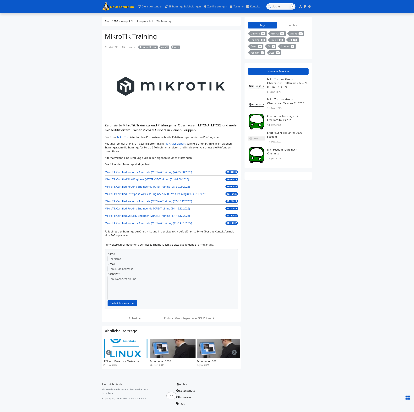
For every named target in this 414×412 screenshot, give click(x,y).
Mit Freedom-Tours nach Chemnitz (282, 151)
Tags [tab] (262, 25)
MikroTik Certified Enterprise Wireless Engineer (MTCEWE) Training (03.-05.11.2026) (155, 194)
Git (270, 46)
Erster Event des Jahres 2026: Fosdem (284, 134)
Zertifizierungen (217, 6)
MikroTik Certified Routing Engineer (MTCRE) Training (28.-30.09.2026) (147, 186)
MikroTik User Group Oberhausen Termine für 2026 (285, 101)
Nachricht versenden (122, 303)
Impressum (186, 397)
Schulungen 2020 (160, 361)
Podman (257, 52)
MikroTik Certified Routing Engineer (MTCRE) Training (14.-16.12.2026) (147, 208)
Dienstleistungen (152, 6)
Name (111, 254)
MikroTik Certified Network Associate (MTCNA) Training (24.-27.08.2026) (148, 172)
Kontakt (254, 6)
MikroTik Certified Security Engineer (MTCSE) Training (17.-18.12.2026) (147, 216)
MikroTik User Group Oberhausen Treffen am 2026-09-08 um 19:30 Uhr (287, 83)
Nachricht (114, 274)
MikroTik (164, 47)
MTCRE (296, 33)
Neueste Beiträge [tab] (278, 71)
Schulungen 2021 (207, 361)
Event (256, 46)
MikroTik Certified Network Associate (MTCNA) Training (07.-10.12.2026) (148, 201)
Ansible (136, 318)
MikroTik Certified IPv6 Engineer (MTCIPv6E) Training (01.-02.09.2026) (147, 179)
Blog (107, 21)
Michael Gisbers (149, 47)
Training (175, 47)
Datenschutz (187, 390)
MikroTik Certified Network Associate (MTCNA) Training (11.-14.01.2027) (148, 223)
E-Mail (111, 264)
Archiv (183, 384)
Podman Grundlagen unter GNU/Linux (187, 318)
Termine (238, 6)
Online (276, 39)
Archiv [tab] (293, 25)
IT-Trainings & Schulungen (184, 6)
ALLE (274, 52)
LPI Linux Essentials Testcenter (121, 361)
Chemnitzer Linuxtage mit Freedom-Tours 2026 (283, 118)
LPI (292, 39)
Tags (182, 403)
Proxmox (286, 46)
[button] (300, 6)
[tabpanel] (278, 43)
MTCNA (277, 33)
